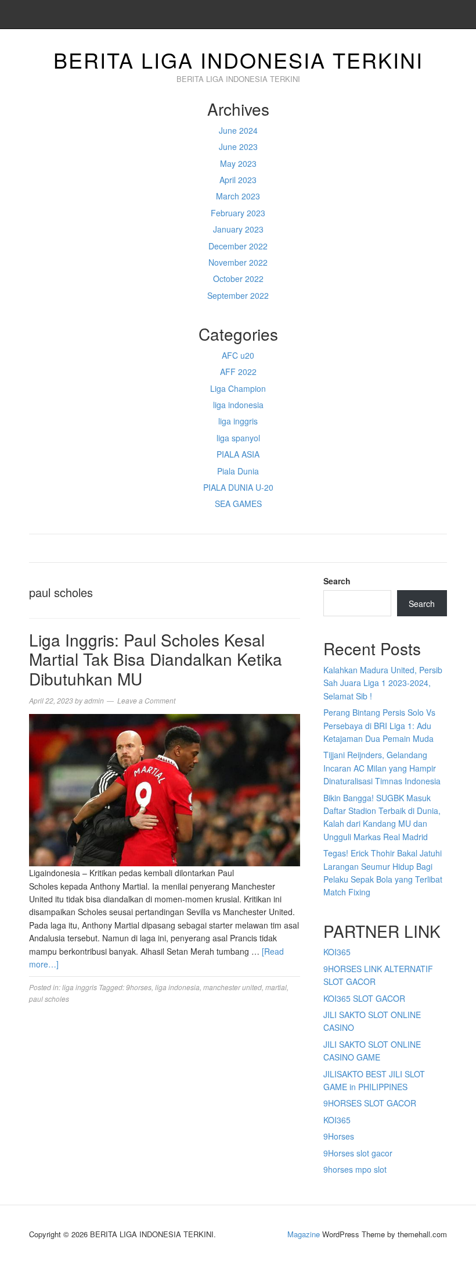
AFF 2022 (238, 371)
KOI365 (337, 952)
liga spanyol (238, 438)
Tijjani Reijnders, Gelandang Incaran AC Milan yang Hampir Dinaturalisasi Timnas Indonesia (382, 768)
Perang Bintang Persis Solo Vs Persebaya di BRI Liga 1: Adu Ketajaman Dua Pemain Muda (379, 725)
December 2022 (238, 246)
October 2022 (238, 278)
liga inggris (238, 421)
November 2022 (238, 262)
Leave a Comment (146, 700)
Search (337, 581)
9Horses (338, 1136)
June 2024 (238, 130)
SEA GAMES (238, 503)
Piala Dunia (238, 471)
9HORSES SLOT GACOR (369, 1103)
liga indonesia (238, 404)
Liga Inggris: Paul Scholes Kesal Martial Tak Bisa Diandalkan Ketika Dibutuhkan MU (155, 659)
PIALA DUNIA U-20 (238, 487)
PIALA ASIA (238, 454)
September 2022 (238, 295)
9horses (139, 987)
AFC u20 (238, 355)
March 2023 (238, 196)
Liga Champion (238, 388)
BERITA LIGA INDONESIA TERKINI (238, 59)
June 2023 (238, 146)
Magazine (303, 1234)
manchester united (232, 987)
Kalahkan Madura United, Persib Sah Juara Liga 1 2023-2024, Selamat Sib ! (382, 683)
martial (276, 987)
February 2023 (238, 213)
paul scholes (49, 999)
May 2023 (238, 163)
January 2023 (238, 229)
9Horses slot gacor (357, 1153)
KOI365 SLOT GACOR (364, 998)
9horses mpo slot (355, 1169)
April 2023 (238, 179)
